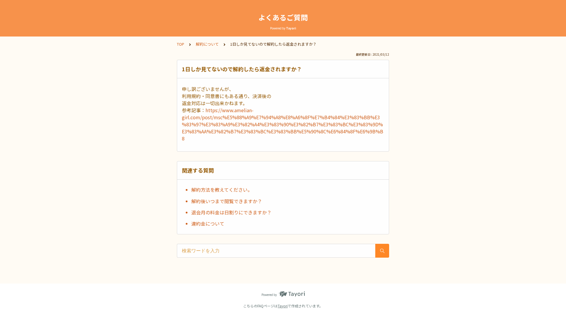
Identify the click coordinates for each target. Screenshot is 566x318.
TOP (180, 44)
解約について (207, 44)
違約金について (207, 223)
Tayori (283, 305)
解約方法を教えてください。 (221, 189)
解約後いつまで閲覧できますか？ (226, 201)
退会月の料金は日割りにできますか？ (231, 212)
